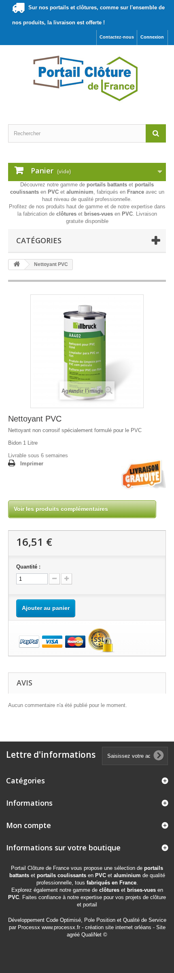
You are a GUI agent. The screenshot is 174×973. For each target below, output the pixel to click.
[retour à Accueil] (16, 264)
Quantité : (28, 567)
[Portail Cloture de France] (87, 77)
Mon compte (28, 825)
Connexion (152, 37)
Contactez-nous (117, 37)
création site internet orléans (118, 927)
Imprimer (31, 464)
